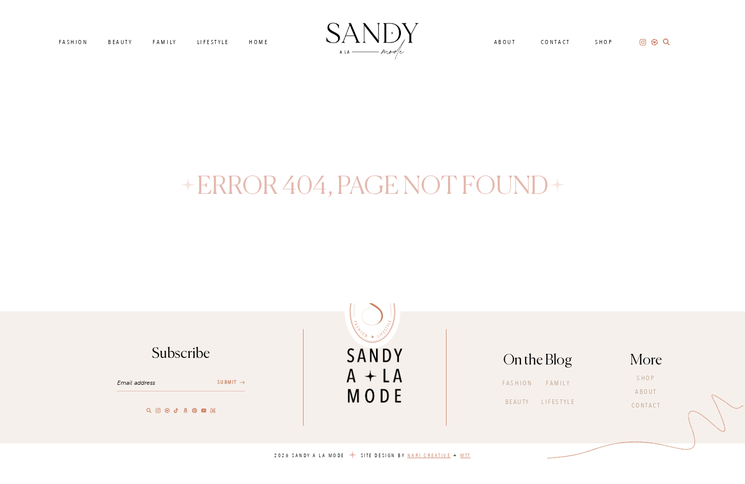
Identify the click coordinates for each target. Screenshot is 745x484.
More (646, 360)
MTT (465, 455)
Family (164, 42)
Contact (555, 42)
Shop (604, 42)
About (505, 42)
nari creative (429, 455)
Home (258, 42)
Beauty (120, 42)
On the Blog (537, 360)
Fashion (73, 42)
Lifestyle (213, 42)
